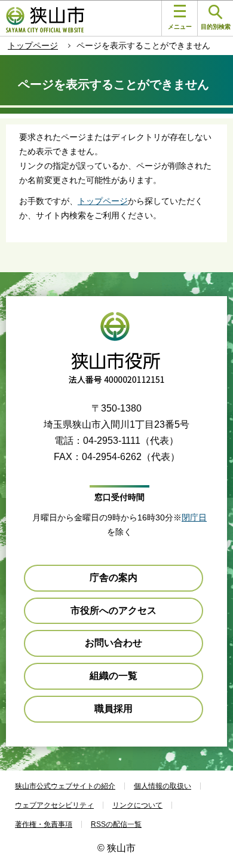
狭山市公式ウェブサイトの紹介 (65, 786)
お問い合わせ (113, 643)
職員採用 (113, 708)
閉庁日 (194, 517)
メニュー (180, 26)
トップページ (33, 45)
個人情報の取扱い (162, 786)
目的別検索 (216, 26)
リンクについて (137, 805)
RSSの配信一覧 (116, 824)
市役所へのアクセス (113, 610)
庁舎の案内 (113, 577)
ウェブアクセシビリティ (54, 805)
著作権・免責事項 (43, 824)
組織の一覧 (113, 676)
